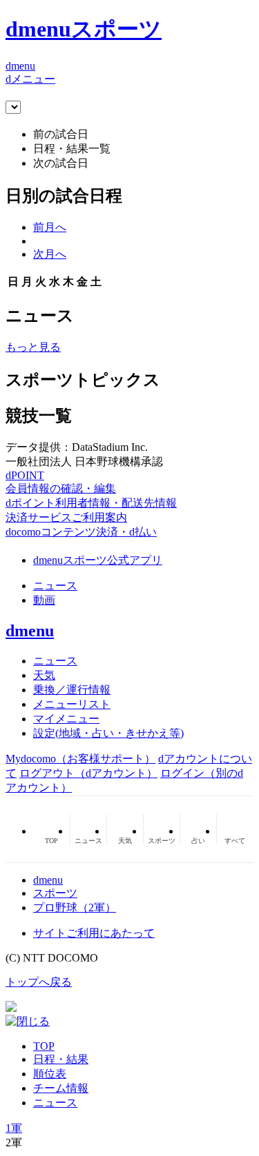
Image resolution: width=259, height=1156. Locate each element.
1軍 (14, 1128)
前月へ (49, 227)
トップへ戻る (39, 982)
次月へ (49, 254)
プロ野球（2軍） (74, 907)
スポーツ (55, 893)
